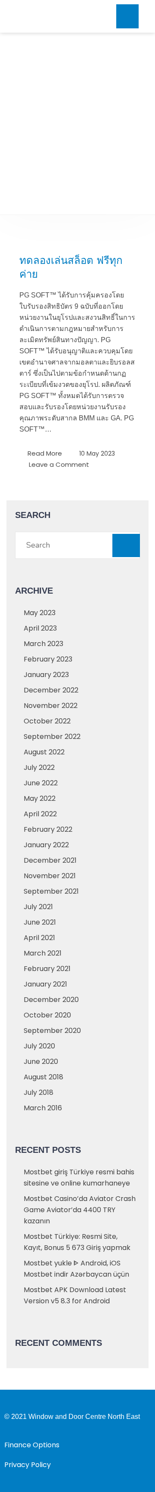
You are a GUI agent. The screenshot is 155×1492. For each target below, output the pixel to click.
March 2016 (43, 1108)
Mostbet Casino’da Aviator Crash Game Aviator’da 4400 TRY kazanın (80, 1210)
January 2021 (45, 984)
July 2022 (39, 767)
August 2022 (44, 752)
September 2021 (51, 891)
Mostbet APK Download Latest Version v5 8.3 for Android (75, 1295)
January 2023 (46, 675)
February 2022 (48, 829)
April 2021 (39, 938)
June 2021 (40, 922)
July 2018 (38, 1092)
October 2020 (47, 1015)
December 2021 (50, 860)
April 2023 (40, 628)
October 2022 (47, 721)
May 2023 (40, 613)
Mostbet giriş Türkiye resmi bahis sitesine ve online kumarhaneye (79, 1177)
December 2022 (51, 690)
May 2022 (40, 798)
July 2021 (38, 907)
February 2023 (48, 659)
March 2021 (43, 953)
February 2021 (47, 969)
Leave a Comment (59, 464)
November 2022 (51, 706)
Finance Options (31, 1445)
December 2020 (51, 1000)
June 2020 (41, 1061)
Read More (45, 453)
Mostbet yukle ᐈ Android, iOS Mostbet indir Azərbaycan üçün (76, 1268)
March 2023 (43, 644)
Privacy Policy (27, 1465)
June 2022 (41, 783)
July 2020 (39, 1046)
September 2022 (52, 736)
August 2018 (43, 1077)
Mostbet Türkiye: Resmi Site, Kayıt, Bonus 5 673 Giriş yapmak (77, 1242)
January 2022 (46, 845)
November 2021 (50, 876)
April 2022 (40, 814)
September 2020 (52, 1031)
